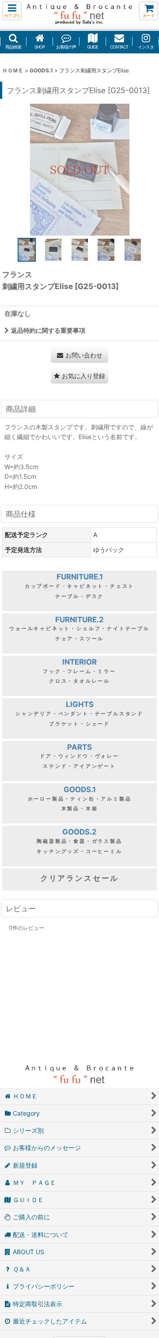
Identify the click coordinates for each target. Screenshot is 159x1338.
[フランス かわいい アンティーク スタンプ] (79, 169)
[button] (12, 10)
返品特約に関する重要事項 (48, 330)
